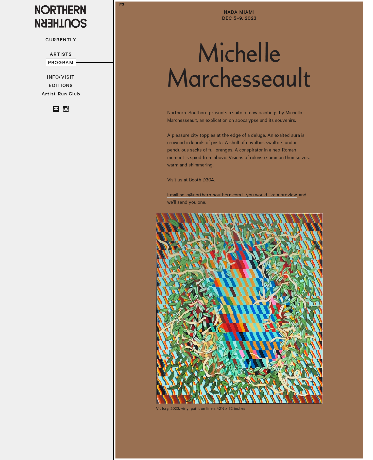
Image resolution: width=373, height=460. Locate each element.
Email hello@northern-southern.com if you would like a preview (232, 194)
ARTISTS (61, 54)
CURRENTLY (60, 39)
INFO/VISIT (61, 77)
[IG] (66, 109)
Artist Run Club (61, 93)
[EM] (56, 109)
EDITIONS (61, 85)
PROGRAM (61, 62)
